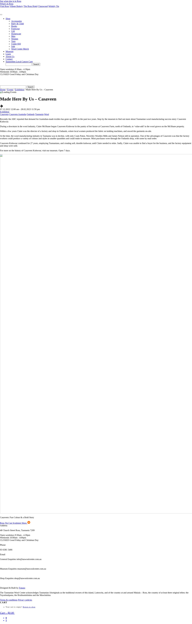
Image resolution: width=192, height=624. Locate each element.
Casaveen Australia (17, 114)
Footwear (15, 29)
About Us (10, 56)
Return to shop (29, 607)
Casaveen (4, 114)
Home (2, 89)
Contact (9, 59)
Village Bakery (16, 6)
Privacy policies (25, 600)
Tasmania (39, 114)
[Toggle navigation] (1, 14)
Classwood (43, 6)
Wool (46, 114)
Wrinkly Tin (53, 6)
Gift (13, 31)
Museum (9, 51)
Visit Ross (4, 6)
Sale (13, 46)
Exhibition (19, 89)
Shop (8, 18)
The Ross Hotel (30, 6)
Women (14, 39)
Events (10, 89)
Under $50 (16, 44)
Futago (22, 588)
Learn (8, 54)
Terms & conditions (8, 600)
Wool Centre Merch (20, 49)
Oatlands (31, 114)
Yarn (13, 41)
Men (13, 36)
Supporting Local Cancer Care (19, 61)
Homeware (16, 34)
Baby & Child (17, 23)
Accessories (16, 21)
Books (14, 26)
